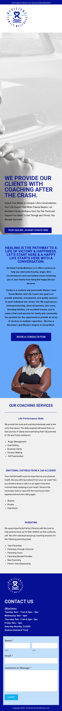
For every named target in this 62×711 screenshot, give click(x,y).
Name (9, 640)
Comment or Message (18, 667)
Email (9, 655)
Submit (11, 697)
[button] (28, 230)
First (6, 650)
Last (34, 650)
